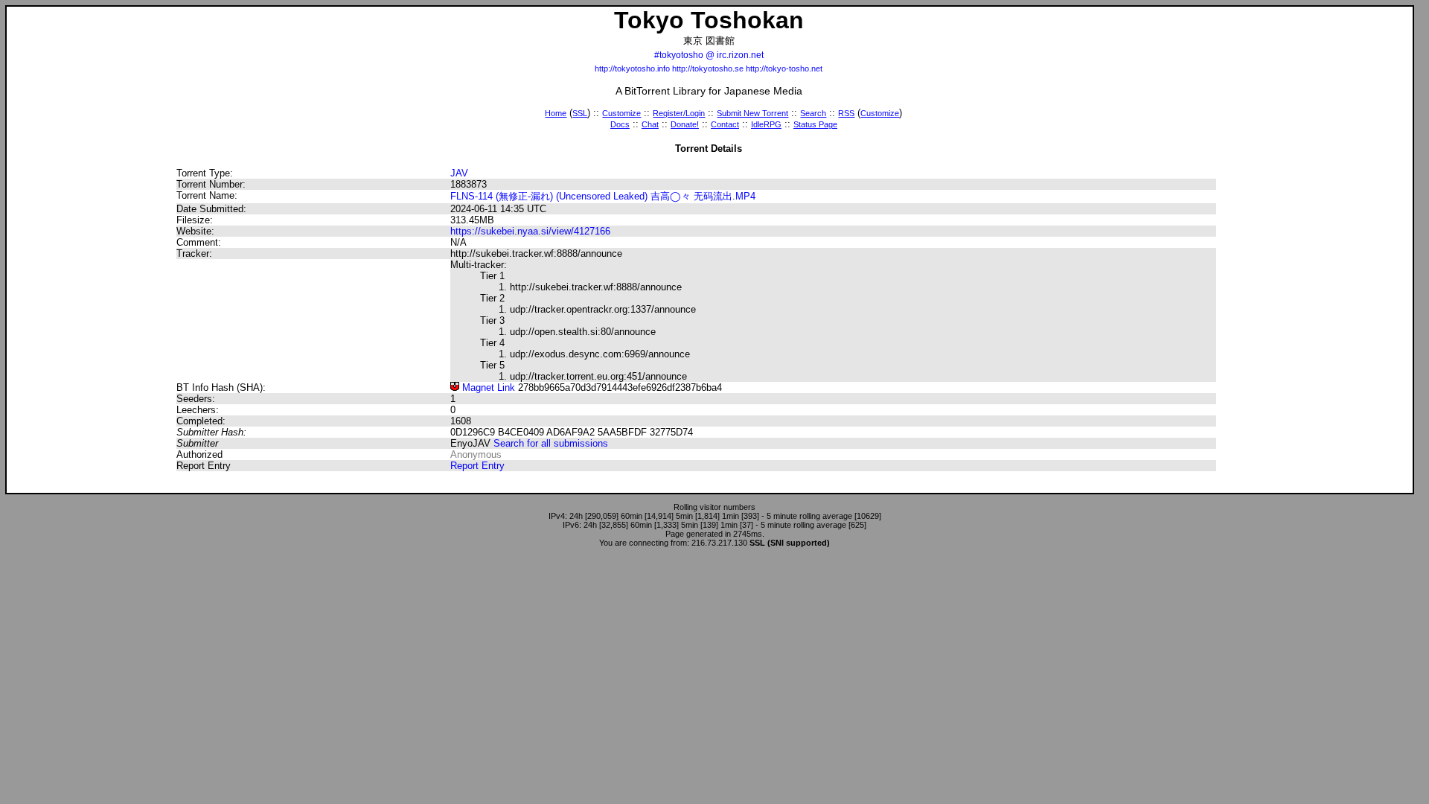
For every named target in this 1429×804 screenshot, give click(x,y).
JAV (459, 173)
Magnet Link (487, 387)
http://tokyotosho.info (632, 68)
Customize (621, 113)
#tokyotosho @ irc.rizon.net (709, 55)
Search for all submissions (550, 443)
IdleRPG (766, 124)
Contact (725, 124)
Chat (650, 124)
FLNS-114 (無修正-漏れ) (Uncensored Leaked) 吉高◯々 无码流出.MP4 (602, 196)
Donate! (685, 124)
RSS (846, 113)
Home (555, 113)
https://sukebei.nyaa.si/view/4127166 (530, 231)
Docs (620, 124)
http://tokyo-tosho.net (784, 68)
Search (813, 113)
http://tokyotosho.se (708, 68)
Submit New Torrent (752, 113)
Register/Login (679, 113)
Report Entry (477, 465)
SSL (579, 113)
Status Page (815, 124)
